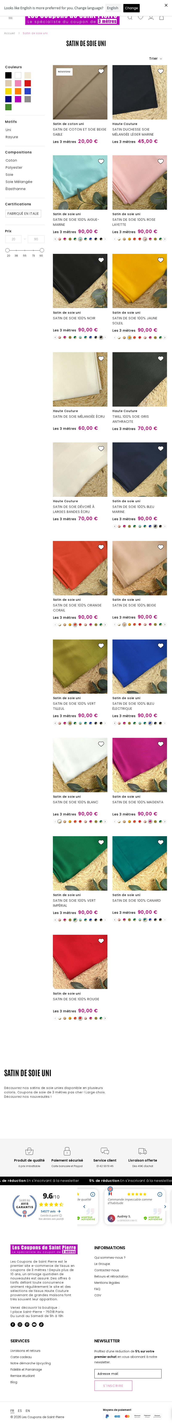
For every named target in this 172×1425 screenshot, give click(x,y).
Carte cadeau (21, 1357)
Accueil (9, 33)
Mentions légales (107, 1283)
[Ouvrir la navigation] (10, 17)
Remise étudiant (22, 1376)
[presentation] (55, 239)
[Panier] (161, 17)
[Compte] (151, 17)
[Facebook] (12, 1325)
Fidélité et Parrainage (26, 1369)
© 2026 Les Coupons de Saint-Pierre (37, 1417)
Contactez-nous (106, 1270)
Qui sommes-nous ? (109, 1258)
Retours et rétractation (111, 1276)
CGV (97, 1295)
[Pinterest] (27, 1325)
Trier (154, 58)
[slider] (7, 250)
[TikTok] (41, 1325)
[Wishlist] (140, 17)
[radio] (59, 239)
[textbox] (13, 239)
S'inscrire (113, 1385)
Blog (13, 1382)
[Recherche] (130, 17)
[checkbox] (23, 129)
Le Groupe (102, 1264)
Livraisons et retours (25, 1351)
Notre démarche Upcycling (30, 1363)
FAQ (97, 1289)
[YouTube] (34, 1325)
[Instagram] (20, 1325)
